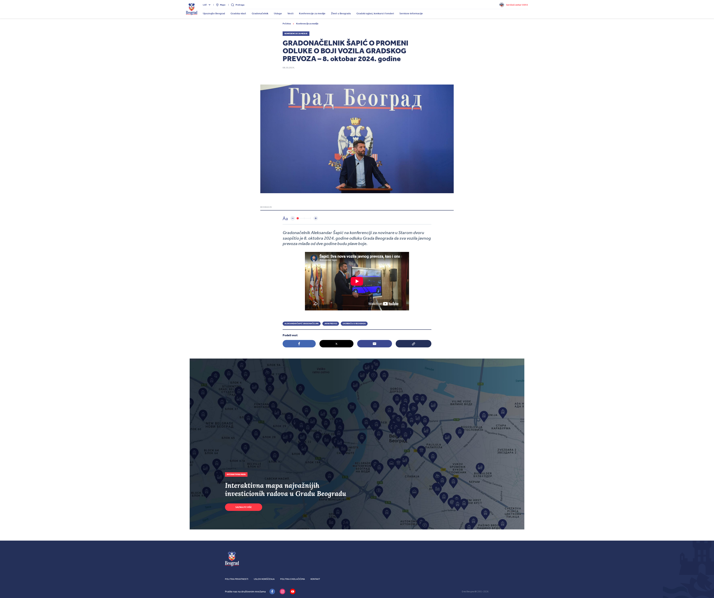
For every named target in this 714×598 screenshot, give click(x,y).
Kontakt (315, 579)
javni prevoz (330, 324)
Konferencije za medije (307, 23)
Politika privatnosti (236, 579)
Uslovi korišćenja (264, 579)
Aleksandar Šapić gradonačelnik (301, 324)
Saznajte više (243, 507)
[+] (315, 218)
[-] (292, 218)
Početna (287, 23)
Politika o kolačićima (292, 579)
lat (205, 5)
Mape (222, 5)
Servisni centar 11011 (517, 5)
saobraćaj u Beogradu (354, 324)
